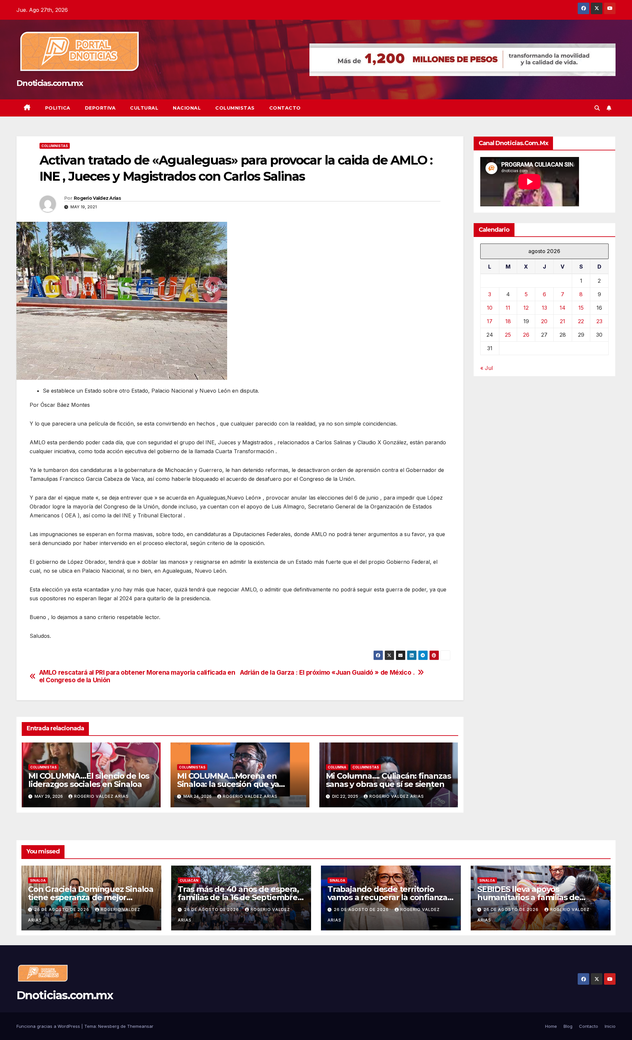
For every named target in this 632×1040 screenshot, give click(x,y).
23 (599, 321)
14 (563, 307)
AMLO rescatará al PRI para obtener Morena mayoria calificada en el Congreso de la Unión (137, 676)
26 (526, 334)
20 (544, 321)
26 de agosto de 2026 (62, 909)
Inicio (610, 1026)
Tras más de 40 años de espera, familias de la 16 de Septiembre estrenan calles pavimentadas (238, 897)
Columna (337, 767)
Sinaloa (38, 880)
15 (581, 307)
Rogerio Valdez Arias (97, 198)
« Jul (486, 368)
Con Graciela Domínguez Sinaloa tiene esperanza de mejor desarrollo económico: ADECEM (90, 897)
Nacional (187, 108)
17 (489, 321)
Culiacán (189, 880)
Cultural (144, 108)
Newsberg (108, 1026)
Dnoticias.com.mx (49, 83)
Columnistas (235, 108)
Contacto (285, 108)
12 (526, 307)
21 (562, 321)
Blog (568, 1026)
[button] (597, 108)
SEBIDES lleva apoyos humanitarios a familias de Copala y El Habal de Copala (530, 897)
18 (508, 321)
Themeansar (140, 1026)
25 (508, 334)
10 (489, 307)
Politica (57, 108)
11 (508, 307)
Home (551, 1026)
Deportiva (100, 108)
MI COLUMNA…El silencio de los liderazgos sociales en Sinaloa (88, 780)
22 (581, 321)
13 (544, 307)
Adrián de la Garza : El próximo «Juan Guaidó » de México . (327, 672)
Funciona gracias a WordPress (48, 1026)
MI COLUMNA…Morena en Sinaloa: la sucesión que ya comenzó (228, 784)
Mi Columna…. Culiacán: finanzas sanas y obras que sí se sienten (388, 780)
